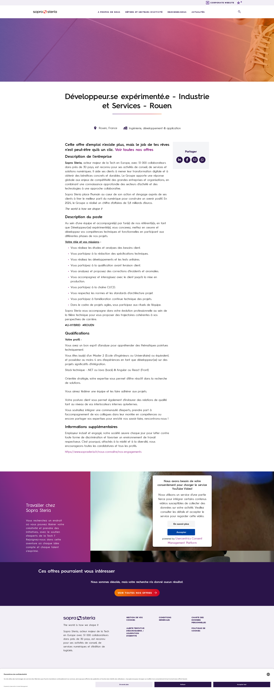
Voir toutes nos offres (134, 149)
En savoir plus (181, 524)
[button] (239, 11)
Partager (191, 151)
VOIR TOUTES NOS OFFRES (135, 592)
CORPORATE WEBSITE (222, 2)
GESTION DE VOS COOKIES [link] (134, 618)
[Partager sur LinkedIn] (179, 160)
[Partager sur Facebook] (187, 160)
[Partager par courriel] (195, 160)
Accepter (181, 532)
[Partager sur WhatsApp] (202, 160)
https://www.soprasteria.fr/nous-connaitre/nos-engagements (103, 451)
